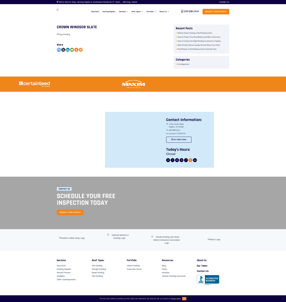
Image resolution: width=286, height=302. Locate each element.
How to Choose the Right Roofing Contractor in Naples (199, 41)
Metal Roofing (98, 272)
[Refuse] (283, 299)
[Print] (76, 50)
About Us (202, 260)
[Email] (72, 50)
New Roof (61, 266)
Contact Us (224, 2)
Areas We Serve (134, 269)
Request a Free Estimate (215, 11)
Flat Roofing (97, 276)
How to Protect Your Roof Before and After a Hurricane (199, 37)
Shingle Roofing (99, 269)
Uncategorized (183, 64)
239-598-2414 (191, 11)
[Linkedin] (68, 50)
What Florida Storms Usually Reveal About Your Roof (199, 45)
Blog (164, 266)
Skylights (61, 276)
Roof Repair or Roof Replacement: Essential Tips (197, 49)
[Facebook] (59, 50)
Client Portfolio (133, 266)
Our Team (202, 265)
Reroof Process (64, 272)
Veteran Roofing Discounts (174, 276)
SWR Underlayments (66, 279)
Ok (184, 298)
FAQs (164, 269)
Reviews (165, 272)
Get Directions (179, 139)
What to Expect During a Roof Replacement (195, 33)
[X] (63, 50)
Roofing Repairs (64, 269)
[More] (81, 50)
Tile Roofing (97, 266)
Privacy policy (176, 298)
